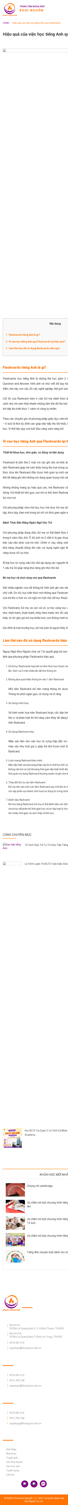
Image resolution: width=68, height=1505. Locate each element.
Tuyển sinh (12, 1457)
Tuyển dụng (12, 1470)
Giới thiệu (11, 1449)
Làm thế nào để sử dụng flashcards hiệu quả (34, 348)
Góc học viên (13, 1466)
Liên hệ (10, 1474)
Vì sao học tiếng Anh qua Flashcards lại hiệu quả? (37, 341)
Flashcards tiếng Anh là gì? (24, 334)
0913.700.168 (16, 1380)
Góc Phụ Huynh (14, 1462)
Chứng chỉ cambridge (40, 1186)
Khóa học (11, 1453)
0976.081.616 (16, 1342)
